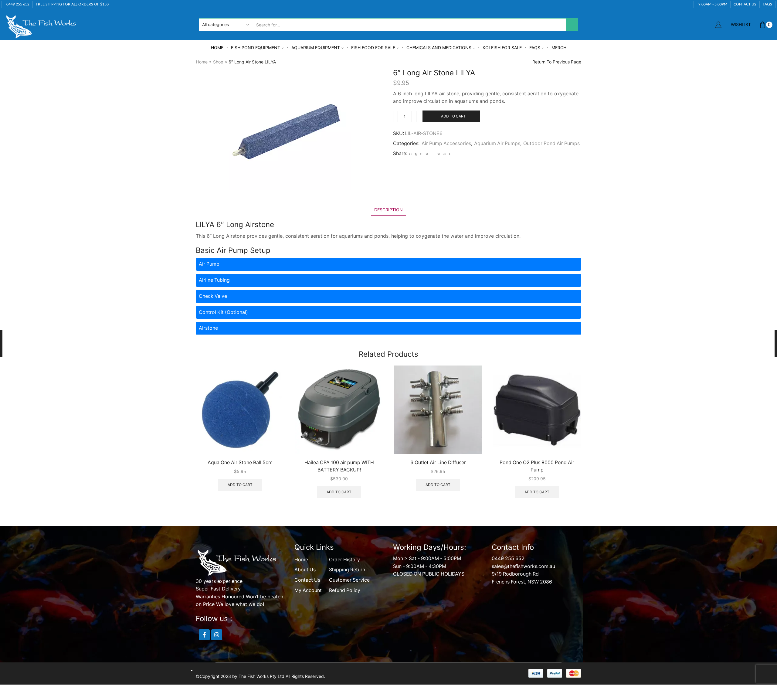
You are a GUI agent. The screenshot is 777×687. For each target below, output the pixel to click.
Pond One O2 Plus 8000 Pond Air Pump (537, 466)
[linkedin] (439, 153)
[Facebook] (416, 153)
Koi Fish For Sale (502, 47)
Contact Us (307, 580)
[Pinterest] (426, 153)
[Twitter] (410, 153)
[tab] (388, 210)
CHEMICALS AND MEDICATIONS (438, 47)
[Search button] (572, 25)
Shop (218, 61)
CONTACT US (745, 4)
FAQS (767, 4)
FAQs (534, 47)
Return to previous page (556, 61)
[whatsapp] (444, 153)
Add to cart (453, 116)
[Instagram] (216, 634)
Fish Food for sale (373, 47)
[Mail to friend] (432, 153)
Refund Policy (344, 590)
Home (217, 47)
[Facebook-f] (204, 634)
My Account (308, 590)
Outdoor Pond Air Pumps (551, 143)
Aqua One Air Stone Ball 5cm (240, 462)
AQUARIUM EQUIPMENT (315, 47)
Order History (344, 560)
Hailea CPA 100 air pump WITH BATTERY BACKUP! (339, 466)
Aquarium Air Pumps (497, 143)
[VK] (421, 153)
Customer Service (349, 580)
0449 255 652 (508, 558)
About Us (305, 570)
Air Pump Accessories (446, 143)
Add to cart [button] (240, 484)
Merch (558, 47)
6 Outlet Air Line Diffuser (438, 462)
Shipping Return (347, 570)
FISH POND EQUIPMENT (255, 47)
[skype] (449, 153)
